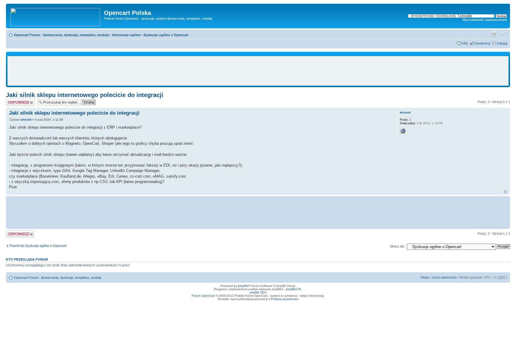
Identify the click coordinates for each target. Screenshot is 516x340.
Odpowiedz (14, 100)
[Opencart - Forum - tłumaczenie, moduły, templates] (55, 16)
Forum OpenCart (203, 295)
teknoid (26, 119)
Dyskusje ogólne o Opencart (166, 35)
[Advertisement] (258, 71)
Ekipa (425, 277)
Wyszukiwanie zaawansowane (485, 19)
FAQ (464, 43)
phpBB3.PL (294, 289)
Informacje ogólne (126, 35)
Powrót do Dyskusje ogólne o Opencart (38, 245)
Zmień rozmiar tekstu (502, 33)
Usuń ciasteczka (444, 277)
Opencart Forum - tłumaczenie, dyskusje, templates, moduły (61, 35)
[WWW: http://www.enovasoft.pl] (403, 131)
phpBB (243, 285)
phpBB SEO (258, 292)
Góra (505, 191)
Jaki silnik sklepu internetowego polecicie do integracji (84, 95)
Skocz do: (397, 246)
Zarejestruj (482, 43)
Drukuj (493, 33)
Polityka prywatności (285, 299)
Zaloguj (502, 43)
